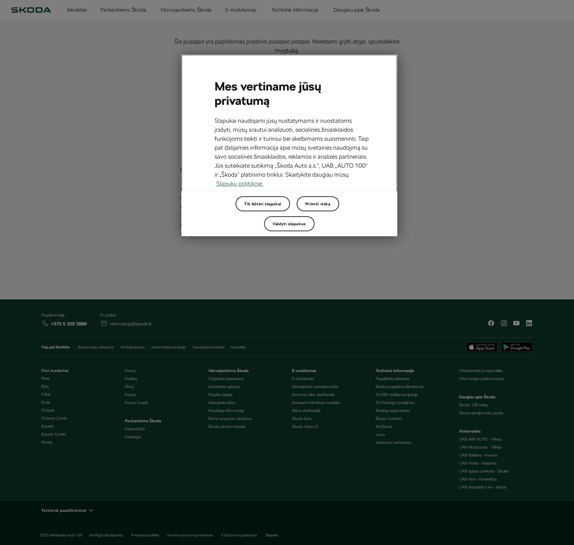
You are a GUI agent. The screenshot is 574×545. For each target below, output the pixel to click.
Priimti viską (318, 204)
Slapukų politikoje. (239, 183)
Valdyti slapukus (289, 224)
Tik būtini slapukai (262, 204)
